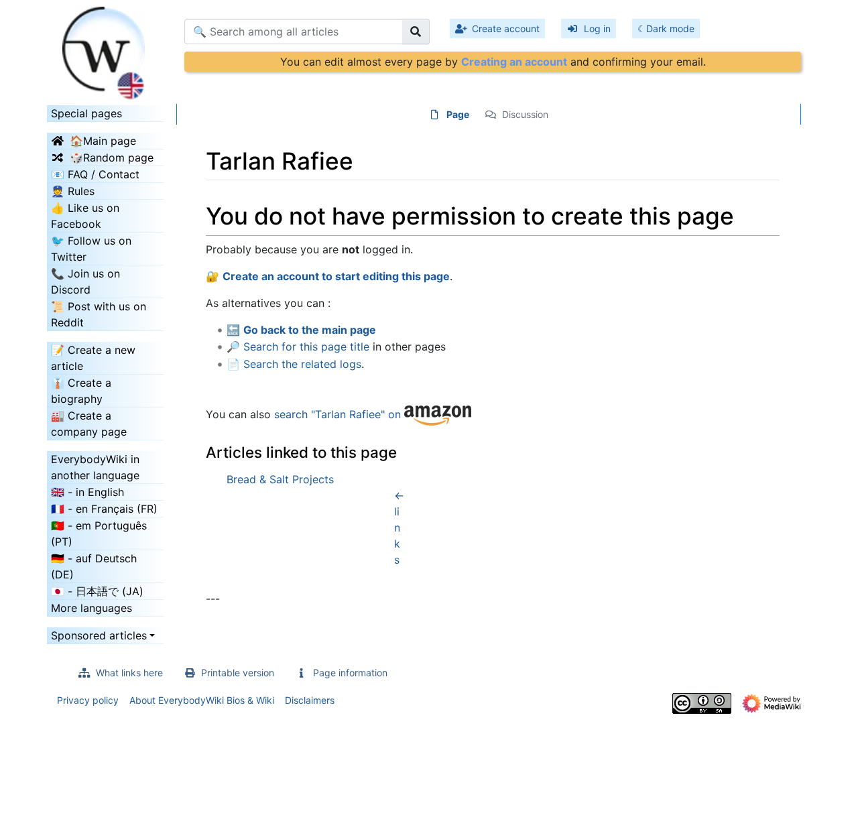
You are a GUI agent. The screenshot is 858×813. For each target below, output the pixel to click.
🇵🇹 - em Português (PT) (99, 533)
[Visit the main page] (105, 49)
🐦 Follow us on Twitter (91, 248)
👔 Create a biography (81, 390)
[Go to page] (416, 31)
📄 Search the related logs (294, 364)
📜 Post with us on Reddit (98, 314)
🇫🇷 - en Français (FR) (104, 508)
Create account (506, 28)
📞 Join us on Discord (85, 281)
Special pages (86, 113)
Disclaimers (309, 700)
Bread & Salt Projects (280, 479)
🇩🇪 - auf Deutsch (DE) (94, 566)
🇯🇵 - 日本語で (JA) (97, 591)
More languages (91, 608)
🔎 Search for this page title (298, 346)
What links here (129, 672)
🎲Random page (112, 157)
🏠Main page (103, 140)
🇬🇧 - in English (87, 492)
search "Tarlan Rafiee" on (339, 414)
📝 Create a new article (93, 358)
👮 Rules (73, 191)
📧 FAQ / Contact (95, 174)
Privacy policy (88, 700)
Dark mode (670, 28)
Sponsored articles (99, 635)
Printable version (237, 672)
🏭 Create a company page (89, 423)
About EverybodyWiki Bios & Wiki (201, 700)
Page (457, 114)
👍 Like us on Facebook (85, 216)
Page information (350, 672)
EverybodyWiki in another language (95, 467)
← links (399, 527)
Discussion (525, 114)
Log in (597, 28)
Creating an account (514, 61)
